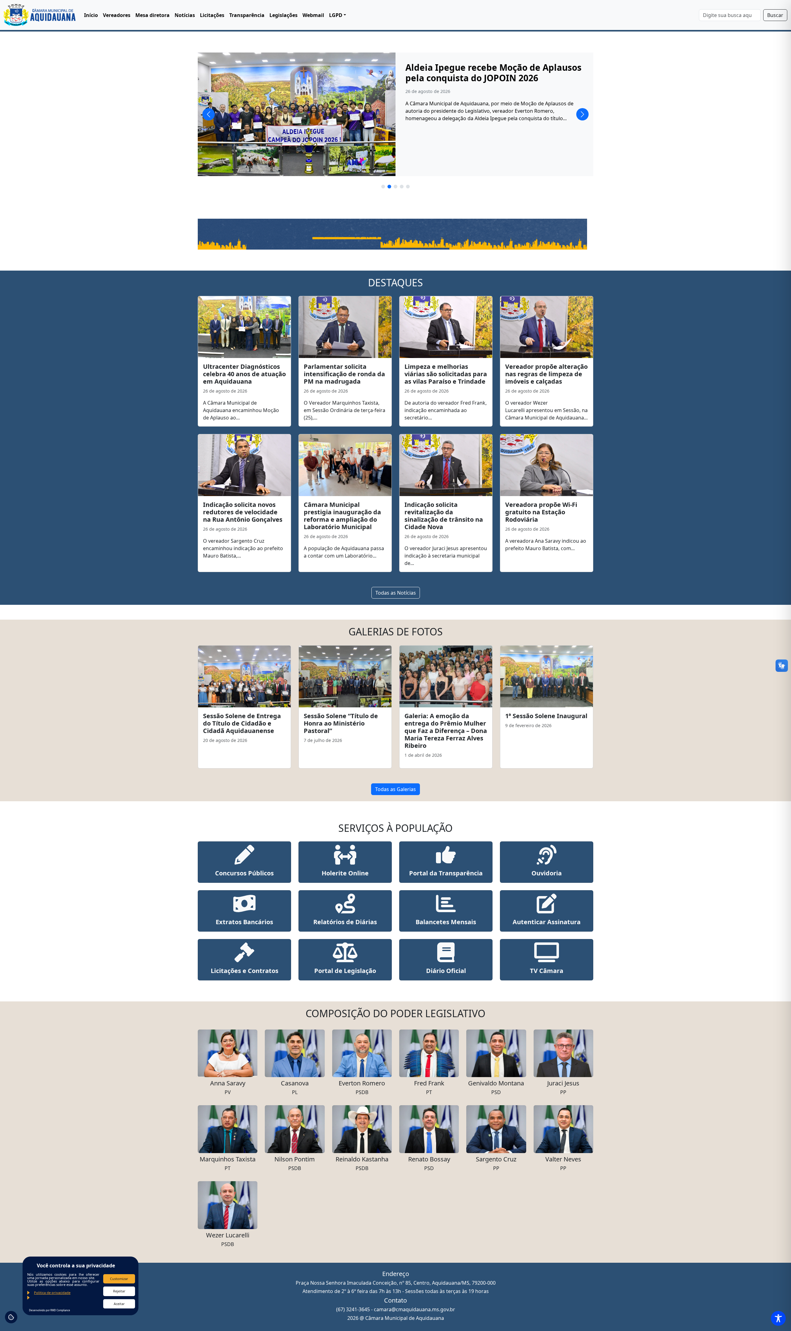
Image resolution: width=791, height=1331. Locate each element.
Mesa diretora (152, 15)
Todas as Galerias (395, 789)
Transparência (246, 15)
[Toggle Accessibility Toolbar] (778, 1318)
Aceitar (119, 1303)
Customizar (119, 1278)
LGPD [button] (335, 15)
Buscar (775, 15)
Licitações (212, 15)
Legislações (283, 15)
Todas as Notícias (395, 592)
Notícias (185, 15)
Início (91, 15)
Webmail (313, 15)
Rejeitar (119, 1291)
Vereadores (116, 15)
